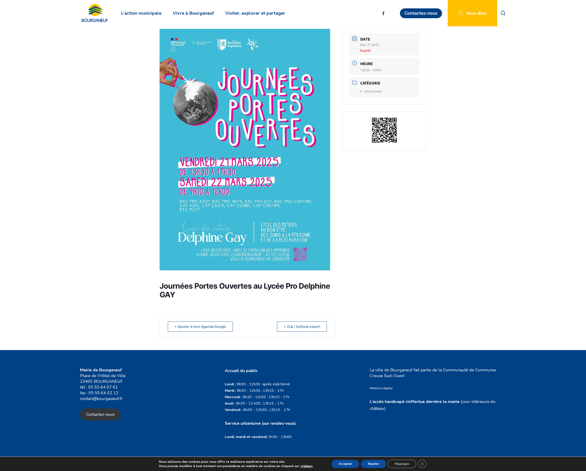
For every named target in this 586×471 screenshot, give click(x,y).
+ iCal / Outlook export (302, 326)
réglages (306, 466)
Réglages (402, 464)
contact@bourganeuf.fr (101, 398)
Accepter (345, 464)
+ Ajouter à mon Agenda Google (200, 326)
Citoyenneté (373, 91)
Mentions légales (381, 388)
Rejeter (373, 464)
